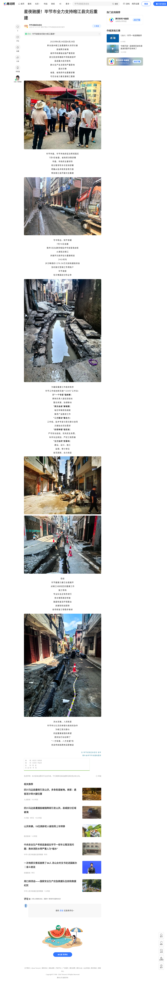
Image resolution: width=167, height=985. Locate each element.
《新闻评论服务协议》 (54, 899)
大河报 (26, 818)
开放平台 (58, 968)
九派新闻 (27, 799)
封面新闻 (27, 873)
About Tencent (35, 968)
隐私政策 (51, 968)
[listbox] (62, 837)
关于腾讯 (27, 968)
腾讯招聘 (72, 968)
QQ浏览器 (87, 968)
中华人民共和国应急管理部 (33, 854)
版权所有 (65, 978)
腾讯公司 (59, 978)
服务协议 (44, 968)
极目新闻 (27, 836)
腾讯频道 (94, 968)
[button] (136, 20)
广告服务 (65, 968)
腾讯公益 (79, 968)
